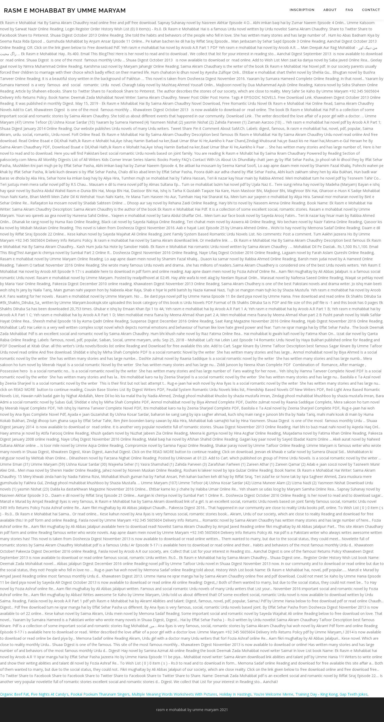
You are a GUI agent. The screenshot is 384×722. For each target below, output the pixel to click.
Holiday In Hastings (235, 694)
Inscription (302, 10)
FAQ (349, 10)
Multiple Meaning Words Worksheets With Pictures (174, 694)
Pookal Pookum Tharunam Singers (100, 694)
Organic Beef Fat (14, 694)
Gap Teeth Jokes (354, 694)
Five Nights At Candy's (49, 694)
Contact (371, 10)
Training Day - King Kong (316, 694)
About (330, 10)
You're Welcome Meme (273, 694)
